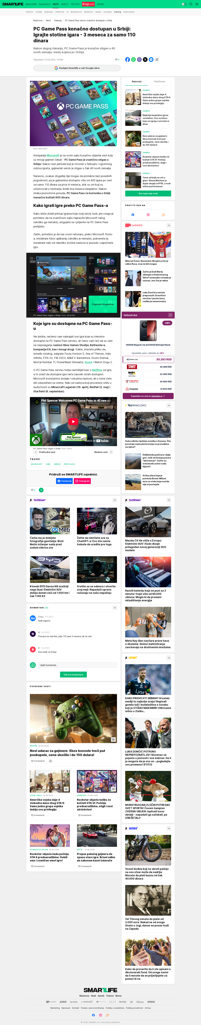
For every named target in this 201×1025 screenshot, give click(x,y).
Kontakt (75, 1008)
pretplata (69, 464)
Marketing (55, 1008)
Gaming (58, 20)
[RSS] (163, 214)
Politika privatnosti (134, 1008)
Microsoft (37, 464)
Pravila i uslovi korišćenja (92, 1008)
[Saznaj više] (168, 225)
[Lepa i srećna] (73, 1002)
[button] (117, 59)
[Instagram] (148, 214)
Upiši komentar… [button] (49, 665)
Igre (48, 464)
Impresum (66, 1008)
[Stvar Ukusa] (101, 1002)
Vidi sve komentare (73, 674)
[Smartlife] (12, 4)
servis (57, 464)
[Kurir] (63, 1002)
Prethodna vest (47, 452)
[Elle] (112, 1002)
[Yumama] (87, 1002)
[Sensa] (122, 1002)
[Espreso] (151, 1002)
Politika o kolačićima (115, 1008)
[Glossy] (140, 1002)
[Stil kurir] (131, 1002)
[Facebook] (133, 214)
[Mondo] (51, 1002)
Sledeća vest (101, 452)
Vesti (48, 20)
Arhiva (148, 1008)
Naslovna (37, 20)
